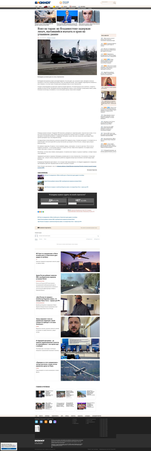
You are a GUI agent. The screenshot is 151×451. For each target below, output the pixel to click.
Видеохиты (80, 416)
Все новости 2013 (104, 436)
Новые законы (63, 8)
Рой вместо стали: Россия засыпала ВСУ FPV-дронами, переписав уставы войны (108, 122)
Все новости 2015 (104, 433)
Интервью (47, 416)
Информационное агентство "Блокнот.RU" (107, 449)
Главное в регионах (43, 386)
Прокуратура (86, 211)
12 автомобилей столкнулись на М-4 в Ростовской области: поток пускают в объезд (70, 404)
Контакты (75, 420)
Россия (90, 211)
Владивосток (79, 210)
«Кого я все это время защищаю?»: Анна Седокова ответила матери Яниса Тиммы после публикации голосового (109, 67)
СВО (36, 8)
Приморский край (72, 211)
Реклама (75, 419)
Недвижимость (55, 416)
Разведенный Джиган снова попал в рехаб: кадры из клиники (108, 44)
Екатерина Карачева (92, 170)
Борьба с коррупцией (82, 8)
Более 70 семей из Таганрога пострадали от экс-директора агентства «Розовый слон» (91, 404)
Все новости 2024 (104, 420)
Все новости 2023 (104, 421)
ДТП (86, 210)
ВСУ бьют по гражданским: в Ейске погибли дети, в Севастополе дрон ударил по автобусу (108, 50)
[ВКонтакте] (38, 212)
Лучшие (40, 239)
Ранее (45, 239)
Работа (57, 6)
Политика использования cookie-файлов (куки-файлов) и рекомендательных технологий (67, 440)
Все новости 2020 (104, 426)
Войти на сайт (89, 420)
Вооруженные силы (40, 281)
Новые (36, 239)
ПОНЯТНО (9, 448)
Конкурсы (73, 416)
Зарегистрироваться (91, 421)
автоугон (73, 210)
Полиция (89, 210)
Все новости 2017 (104, 430)
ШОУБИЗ (65, 6)
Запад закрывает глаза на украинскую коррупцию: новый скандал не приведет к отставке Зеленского (107, 117)
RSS (88, 423)
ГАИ (83, 210)
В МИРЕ (37, 326)
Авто (62, 416)
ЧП (38, 37)
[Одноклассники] (40, 212)
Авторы (74, 421)
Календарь (87, 416)
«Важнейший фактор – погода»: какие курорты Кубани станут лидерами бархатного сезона (91, 392)
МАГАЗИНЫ (83, 6)
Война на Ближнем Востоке (45, 8)
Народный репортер (96, 416)
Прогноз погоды (72, 8)
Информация (76, 423)
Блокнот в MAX (55, 8)
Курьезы (90, 8)
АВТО (49, 6)
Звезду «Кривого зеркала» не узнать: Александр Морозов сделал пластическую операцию (107, 61)
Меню (40, 6)
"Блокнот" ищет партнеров (93, 449)
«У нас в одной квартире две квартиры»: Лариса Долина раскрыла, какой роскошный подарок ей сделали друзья (108, 145)
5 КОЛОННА (74, 6)
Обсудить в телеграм (51, 37)
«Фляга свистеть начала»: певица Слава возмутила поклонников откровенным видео (108, 39)
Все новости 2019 (104, 427)
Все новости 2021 (104, 424)
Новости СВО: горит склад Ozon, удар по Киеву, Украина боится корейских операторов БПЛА (108, 134)
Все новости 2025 (104, 419)
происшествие (79, 211)
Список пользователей (91, 419)
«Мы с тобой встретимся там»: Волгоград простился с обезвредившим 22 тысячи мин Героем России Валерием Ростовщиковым (49, 406)
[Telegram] (41, 212)
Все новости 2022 (104, 423)
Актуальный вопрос (40, 302)
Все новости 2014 (104, 434)
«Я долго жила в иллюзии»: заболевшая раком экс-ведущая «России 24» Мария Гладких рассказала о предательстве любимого (108, 110)
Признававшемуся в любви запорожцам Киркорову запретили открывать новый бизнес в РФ (49, 393)
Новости (41, 416)
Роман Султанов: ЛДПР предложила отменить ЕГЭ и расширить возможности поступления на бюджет (107, 128)
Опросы (67, 416)
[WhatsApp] (43, 212)
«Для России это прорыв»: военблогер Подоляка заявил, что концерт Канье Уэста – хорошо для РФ (66, 187)
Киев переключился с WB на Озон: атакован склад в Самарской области (108, 139)
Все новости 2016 (104, 431)
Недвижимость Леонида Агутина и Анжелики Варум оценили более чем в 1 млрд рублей (108, 55)
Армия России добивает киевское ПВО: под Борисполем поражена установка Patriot (107, 73)
